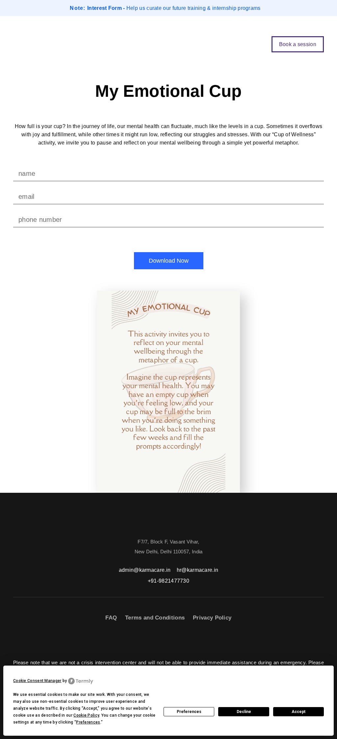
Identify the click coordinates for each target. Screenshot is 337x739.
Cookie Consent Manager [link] (37, 680)
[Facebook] (146, 642)
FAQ (111, 618)
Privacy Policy (212, 618)
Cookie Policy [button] (86, 715)
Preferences (189, 711)
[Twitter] (162, 642)
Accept (298, 711)
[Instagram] (179, 642)
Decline (244, 711)
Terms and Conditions (155, 618)
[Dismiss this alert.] (323, 8)
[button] (256, 44)
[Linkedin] (196, 642)
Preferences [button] (88, 722)
